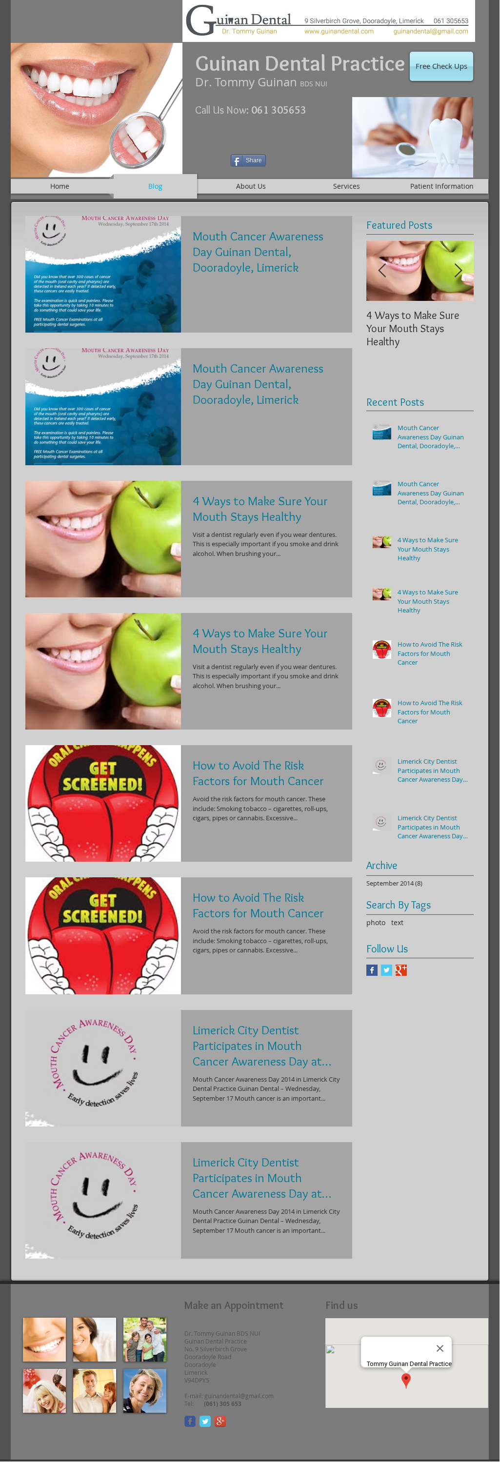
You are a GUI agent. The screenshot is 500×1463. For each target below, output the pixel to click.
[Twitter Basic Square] (386, 970)
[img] (44, 1340)
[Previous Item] (382, 270)
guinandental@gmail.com (239, 1396)
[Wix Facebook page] (190, 1421)
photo (375, 922)
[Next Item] (458, 270)
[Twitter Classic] (205, 1421)
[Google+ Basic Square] (401, 970)
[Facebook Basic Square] (372, 970)
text (397, 922)
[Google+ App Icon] (220, 1421)
